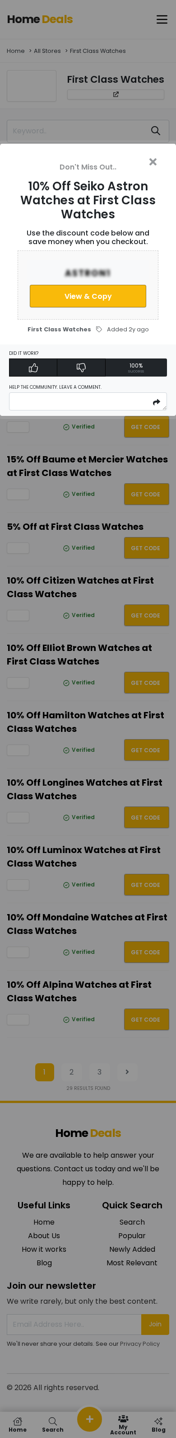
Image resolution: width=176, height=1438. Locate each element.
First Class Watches (59, 329)
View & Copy (88, 296)
